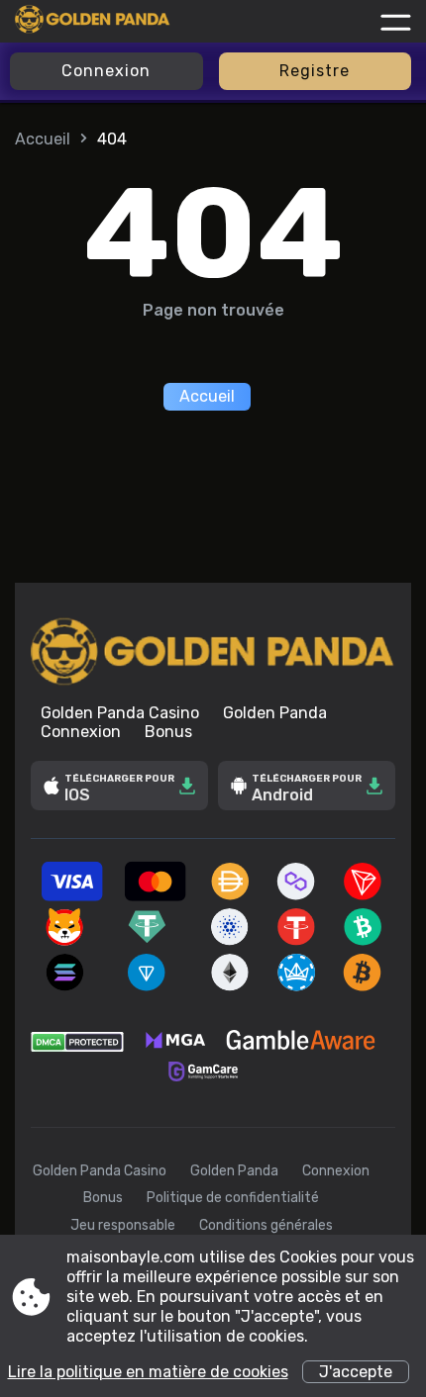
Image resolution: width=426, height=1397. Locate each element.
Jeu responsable (122, 1225)
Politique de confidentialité (233, 1197)
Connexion (106, 70)
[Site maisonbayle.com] (92, 22)
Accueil (42, 139)
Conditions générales (266, 1225)
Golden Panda (275, 712)
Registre (314, 70)
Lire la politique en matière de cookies (148, 1371)
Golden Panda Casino (120, 712)
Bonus (168, 731)
